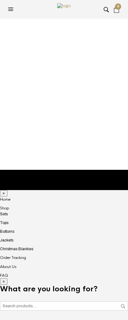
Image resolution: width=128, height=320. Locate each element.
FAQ (4, 275)
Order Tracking (13, 257)
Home (5, 199)
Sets (4, 214)
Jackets (6, 240)
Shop (4, 208)
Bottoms (7, 231)
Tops (4, 223)
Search (123, 306)
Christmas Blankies (16, 249)
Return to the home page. (64, 145)
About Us (8, 266)
